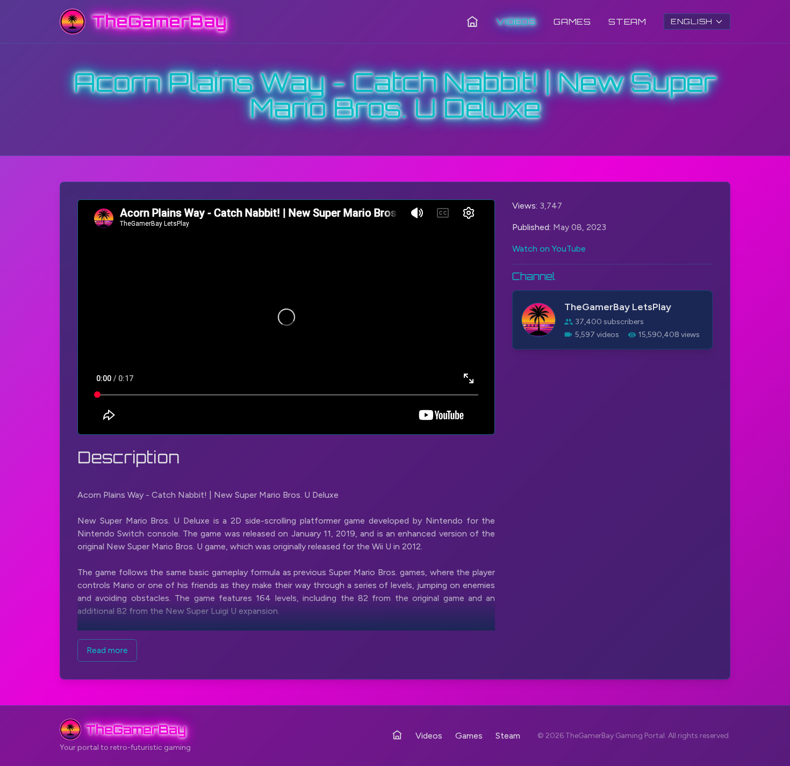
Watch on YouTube (549, 249)
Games (572, 21)
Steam (627, 21)
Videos (516, 21)
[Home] (472, 21)
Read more (107, 650)
